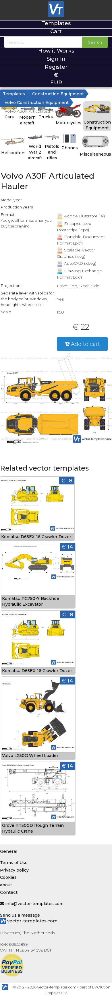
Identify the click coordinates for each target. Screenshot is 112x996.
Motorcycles (68, 122)
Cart (56, 31)
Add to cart (84, 344)
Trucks (45, 117)
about (6, 884)
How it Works (56, 50)
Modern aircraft (27, 120)
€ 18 (66, 480)
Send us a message (20, 915)
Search (95, 42)
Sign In (56, 58)
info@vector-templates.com (34, 903)
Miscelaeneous (95, 154)
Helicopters (13, 152)
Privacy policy (14, 870)
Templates (56, 23)
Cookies (8, 877)
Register (56, 67)
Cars (9, 117)
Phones (69, 147)
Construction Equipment (58, 93)
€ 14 (67, 546)
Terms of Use (14, 862)
